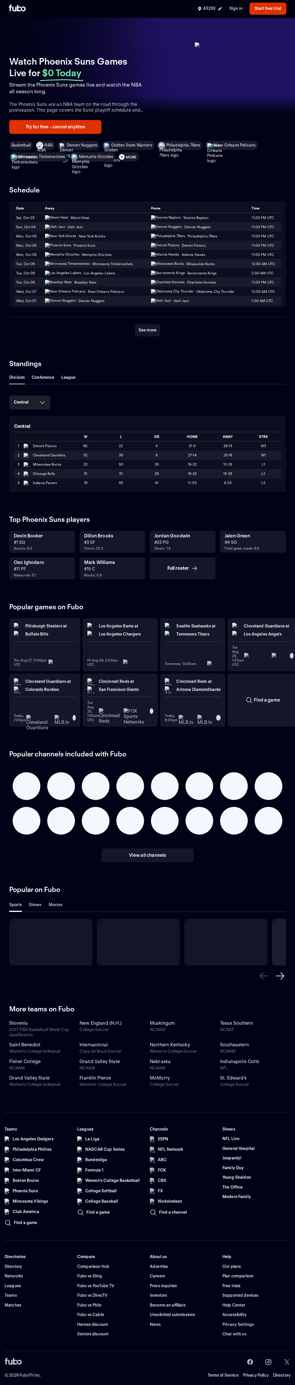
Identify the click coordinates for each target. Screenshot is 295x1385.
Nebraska (160, 1061)
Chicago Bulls (44, 473)
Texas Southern (236, 1023)
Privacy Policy (255, 1375)
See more (147, 330)
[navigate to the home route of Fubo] (17, 9)
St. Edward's (233, 1078)
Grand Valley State (100, 1061)
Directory (281, 1375)
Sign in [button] (236, 8)
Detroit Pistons (45, 446)
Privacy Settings (238, 1324)
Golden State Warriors (131, 145)
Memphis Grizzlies (96, 156)
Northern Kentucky (170, 1044)
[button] (264, 976)
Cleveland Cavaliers (49, 455)
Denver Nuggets (82, 145)
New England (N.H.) (101, 1023)
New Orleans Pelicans (235, 145)
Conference (43, 377)
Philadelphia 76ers (183, 145)
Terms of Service (223, 1375)
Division (17, 377)
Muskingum (162, 1023)
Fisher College (25, 1061)
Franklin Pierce (95, 1078)
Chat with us (234, 1334)
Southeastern (234, 1044)
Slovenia (18, 1023)
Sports (15, 904)
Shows (35, 904)
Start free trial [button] (268, 8)
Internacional (94, 1044)
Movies (56, 904)
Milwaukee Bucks (47, 464)
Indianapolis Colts (239, 1061)
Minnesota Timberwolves (41, 156)
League (68, 377)
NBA (48, 145)
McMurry (160, 1078)
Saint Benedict (24, 1044)
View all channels (147, 855)
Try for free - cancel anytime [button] (55, 127)
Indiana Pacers (45, 483)
